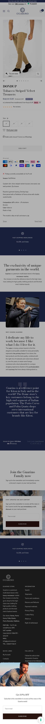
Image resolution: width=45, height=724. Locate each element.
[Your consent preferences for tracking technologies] (41, 720)
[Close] (41, 666)
